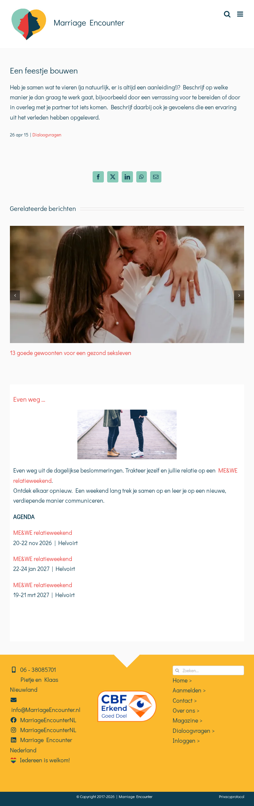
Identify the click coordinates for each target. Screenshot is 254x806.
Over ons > (186, 710)
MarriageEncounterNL (47, 720)
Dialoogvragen (47, 134)
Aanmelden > (189, 690)
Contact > (185, 700)
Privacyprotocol (231, 796)
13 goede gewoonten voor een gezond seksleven (70, 353)
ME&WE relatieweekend (42, 532)
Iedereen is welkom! (43, 760)
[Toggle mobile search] (227, 14)
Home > (182, 680)
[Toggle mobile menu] (240, 14)
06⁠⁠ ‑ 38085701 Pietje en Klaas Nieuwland (34, 680)
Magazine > (187, 720)
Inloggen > (186, 740)
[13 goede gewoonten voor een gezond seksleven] (127, 230)
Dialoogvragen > (194, 730)
